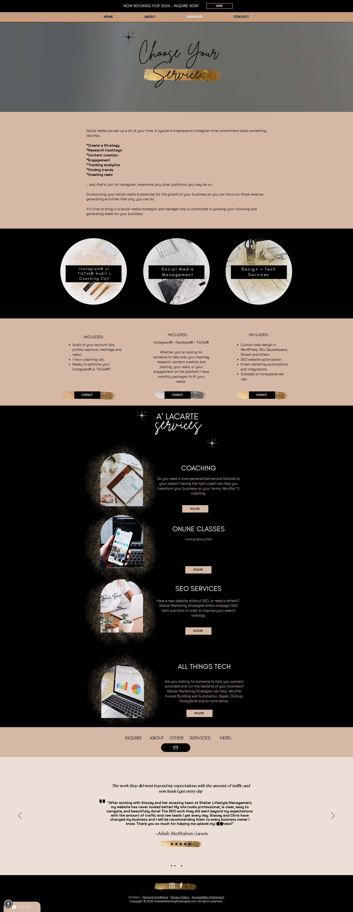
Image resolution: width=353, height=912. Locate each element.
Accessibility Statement (208, 897)
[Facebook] (181, 885)
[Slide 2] (171, 865)
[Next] (333, 815)
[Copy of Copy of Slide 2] (178, 865)
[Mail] (175, 747)
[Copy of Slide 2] (174, 865)
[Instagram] (172, 885)
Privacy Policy (180, 897)
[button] (8, 903)
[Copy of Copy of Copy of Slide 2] (181, 865)
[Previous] (20, 815)
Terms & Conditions (155, 897)
